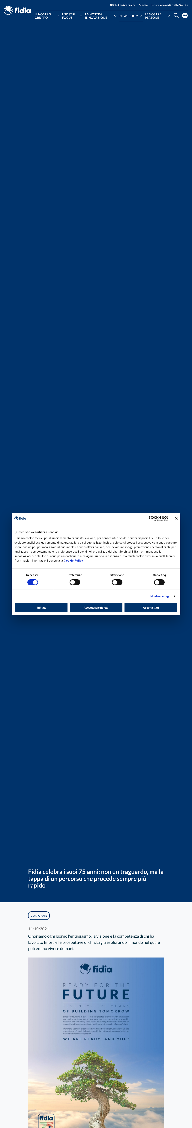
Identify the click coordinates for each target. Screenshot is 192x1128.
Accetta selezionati (96, 607)
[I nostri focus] (81, 16)
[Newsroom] (141, 16)
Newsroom (129, 16)
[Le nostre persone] (168, 16)
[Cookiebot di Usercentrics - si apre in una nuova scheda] (151, 518)
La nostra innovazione (96, 16)
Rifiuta (41, 607)
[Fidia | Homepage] (17, 11)
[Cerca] (176, 16)
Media (143, 5)
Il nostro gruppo (43, 16)
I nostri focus (68, 16)
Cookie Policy (73, 560)
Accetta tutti (151, 607)
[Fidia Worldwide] (185, 16)
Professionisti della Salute (170, 5)
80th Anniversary (122, 5)
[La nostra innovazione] (115, 16)
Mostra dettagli (160, 596)
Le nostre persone (153, 16)
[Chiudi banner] (176, 518)
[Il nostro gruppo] (58, 16)
